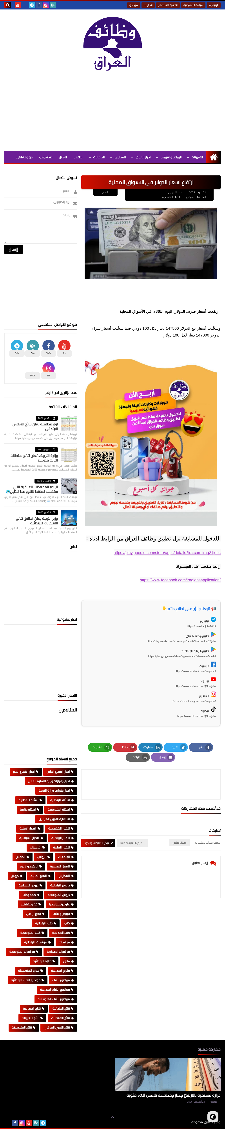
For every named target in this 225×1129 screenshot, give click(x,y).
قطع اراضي (33, 914)
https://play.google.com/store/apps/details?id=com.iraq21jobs (167, 553)
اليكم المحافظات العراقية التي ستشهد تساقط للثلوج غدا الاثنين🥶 (32, 489)
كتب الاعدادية (61, 933)
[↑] (112, 1117)
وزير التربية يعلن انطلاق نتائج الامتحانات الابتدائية (37, 520)
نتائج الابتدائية (61, 1008)
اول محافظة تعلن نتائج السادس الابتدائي (35, 426)
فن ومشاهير (24, 157)
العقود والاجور (29, 866)
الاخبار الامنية (28, 828)
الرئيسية (213, 4)
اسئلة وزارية (28, 809)
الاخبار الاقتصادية (171, 197)
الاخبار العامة (61, 847)
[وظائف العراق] (112, 46)
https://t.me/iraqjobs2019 (201, 626)
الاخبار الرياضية (60, 838)
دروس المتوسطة (59, 895)
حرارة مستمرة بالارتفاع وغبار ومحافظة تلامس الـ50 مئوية (174, 1095)
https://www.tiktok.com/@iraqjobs (196, 716)
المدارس (120, 157)
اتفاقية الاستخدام (168, 4)
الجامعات (99, 157)
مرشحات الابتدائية (35, 942)
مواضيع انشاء (61, 980)
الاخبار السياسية (29, 838)
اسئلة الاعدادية (28, 800)
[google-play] (53, 5)
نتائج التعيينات (30, 1018)
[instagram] (46, 5)
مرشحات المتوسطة (22, 951)
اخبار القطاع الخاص (58, 771)
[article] (118, 784)
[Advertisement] (112, 114)
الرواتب (41, 857)
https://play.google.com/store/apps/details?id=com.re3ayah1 (182, 656)
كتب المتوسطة (30, 933)
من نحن (133, 4)
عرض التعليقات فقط (131, 842)
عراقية (213, 1101)
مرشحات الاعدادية (58, 951)
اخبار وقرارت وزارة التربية (54, 790)
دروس (15, 876)
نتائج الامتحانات (60, 1018)
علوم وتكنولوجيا (59, 904)
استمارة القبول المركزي (54, 819)
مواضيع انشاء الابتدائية (25, 980)
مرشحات (64, 942)
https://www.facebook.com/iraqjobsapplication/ (180, 580)
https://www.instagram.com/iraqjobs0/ (194, 701)
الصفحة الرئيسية (198, 197)
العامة (79, 169)
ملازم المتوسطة (28, 970)
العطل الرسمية (60, 866)
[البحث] (7, 5)
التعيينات (197, 157)
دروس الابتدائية (60, 885)
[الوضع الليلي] (212, 1116)
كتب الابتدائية (44, 923)
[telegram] (32, 5)
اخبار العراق (143, 157)
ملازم (66, 961)
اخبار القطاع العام (24, 771)
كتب (67, 923)
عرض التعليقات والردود (97, 842)
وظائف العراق (178, 1122)
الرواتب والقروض (171, 157)
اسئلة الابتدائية (60, 800)
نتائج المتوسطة (22, 1027)
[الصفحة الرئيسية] (213, 157)
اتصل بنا (148, 4)
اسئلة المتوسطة (59, 809)
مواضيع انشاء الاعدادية (55, 989)
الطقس (78, 157)
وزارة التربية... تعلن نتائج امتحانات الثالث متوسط (34, 457)
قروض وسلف (61, 914)
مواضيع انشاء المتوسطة (54, 999)
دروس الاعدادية (28, 885)
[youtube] (18, 5)
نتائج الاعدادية (32, 1008)
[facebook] (39, 5)
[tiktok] (25, 5)
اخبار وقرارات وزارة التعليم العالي (49, 781)
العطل (63, 157)
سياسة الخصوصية (193, 4)
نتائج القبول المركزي (57, 1027)
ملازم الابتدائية (42, 961)
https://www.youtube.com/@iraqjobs (195, 686)
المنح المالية (39, 876)
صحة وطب (45, 157)
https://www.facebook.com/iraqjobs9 (195, 671)
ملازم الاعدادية (60, 970)
